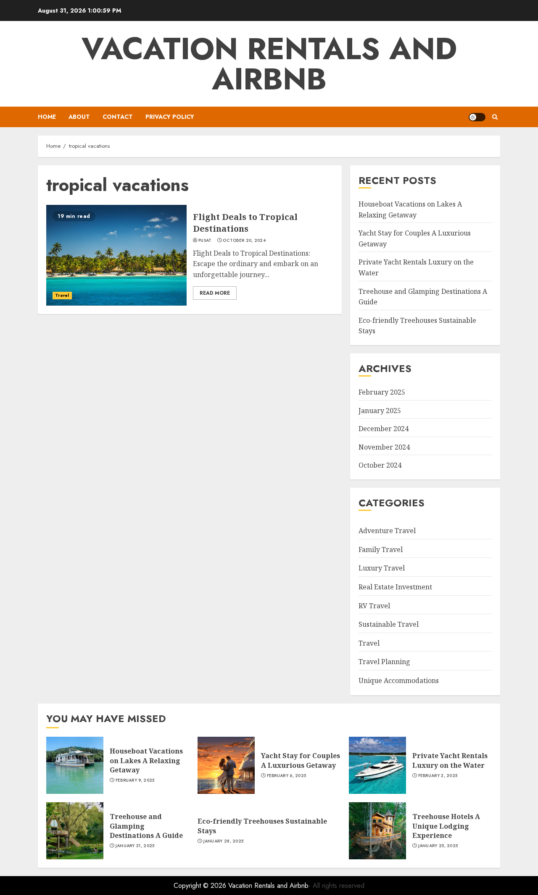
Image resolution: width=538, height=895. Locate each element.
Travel (62, 295)
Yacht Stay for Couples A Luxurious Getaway (300, 760)
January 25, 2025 (438, 846)
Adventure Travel (387, 530)
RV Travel (374, 605)
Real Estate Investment (395, 586)
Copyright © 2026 (201, 885)
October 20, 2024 (244, 240)
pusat (205, 240)
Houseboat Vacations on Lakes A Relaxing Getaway (146, 760)
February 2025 (382, 392)
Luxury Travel (382, 568)
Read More (215, 293)
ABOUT (79, 117)
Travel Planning (384, 661)
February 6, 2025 (286, 776)
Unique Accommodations (399, 680)
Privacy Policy (169, 117)
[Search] (495, 117)
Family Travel (381, 549)
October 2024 (380, 465)
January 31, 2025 (135, 846)
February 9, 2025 (135, 780)
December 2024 (384, 428)
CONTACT (118, 117)
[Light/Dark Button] (477, 117)
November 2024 (384, 447)
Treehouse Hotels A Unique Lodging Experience (446, 826)
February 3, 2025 (438, 776)
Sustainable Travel (389, 624)
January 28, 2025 (223, 841)
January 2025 (380, 410)
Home (47, 117)
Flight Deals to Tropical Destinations (245, 222)
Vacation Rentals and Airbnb (269, 64)
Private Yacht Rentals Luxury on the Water (450, 760)
